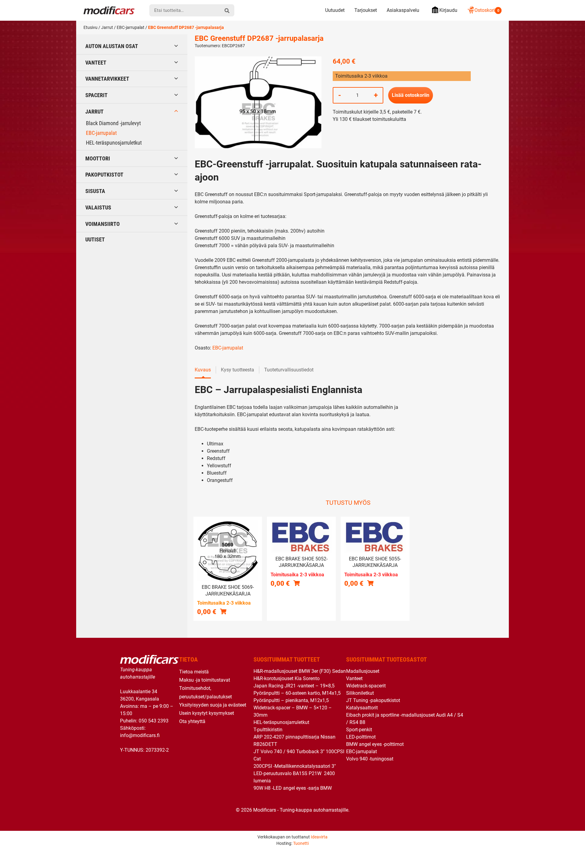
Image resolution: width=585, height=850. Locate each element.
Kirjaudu (448, 10)
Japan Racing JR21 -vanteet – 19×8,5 (294, 686)
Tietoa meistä (194, 672)
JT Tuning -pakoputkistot (373, 700)
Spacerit (96, 95)
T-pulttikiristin (268, 729)
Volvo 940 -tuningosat (369, 759)
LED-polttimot (361, 737)
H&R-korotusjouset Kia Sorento (287, 678)
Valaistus (98, 207)
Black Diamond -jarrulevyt (113, 123)
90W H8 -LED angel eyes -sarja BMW (293, 788)
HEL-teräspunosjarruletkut (114, 142)
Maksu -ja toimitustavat (204, 680)
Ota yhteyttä (192, 721)
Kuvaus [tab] (203, 370)
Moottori (97, 158)
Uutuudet (335, 10)
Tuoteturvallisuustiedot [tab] (289, 370)
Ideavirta (319, 836)
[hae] (227, 10)
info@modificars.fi (140, 735)
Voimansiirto (102, 224)
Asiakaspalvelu (403, 10)
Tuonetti (301, 843)
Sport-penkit (359, 729)
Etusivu (90, 27)
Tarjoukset (365, 10)
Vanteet (95, 62)
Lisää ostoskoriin (410, 95)
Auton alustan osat (111, 46)
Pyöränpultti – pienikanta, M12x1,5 (291, 700)
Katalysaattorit (362, 708)
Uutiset (95, 239)
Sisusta (95, 191)
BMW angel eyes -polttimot (375, 744)
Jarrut (107, 27)
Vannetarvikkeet (107, 79)
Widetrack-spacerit (366, 686)
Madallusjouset (362, 671)
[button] (223, 611)
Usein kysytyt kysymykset (206, 713)
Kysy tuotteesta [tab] (237, 370)
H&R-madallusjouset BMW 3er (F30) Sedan (300, 671)
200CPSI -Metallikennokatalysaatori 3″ (295, 766)
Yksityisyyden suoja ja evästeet (212, 705)
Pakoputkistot (104, 174)
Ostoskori (486, 10)
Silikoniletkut (360, 693)
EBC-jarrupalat (130, 27)
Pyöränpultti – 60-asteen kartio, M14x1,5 (297, 693)
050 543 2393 (153, 721)
